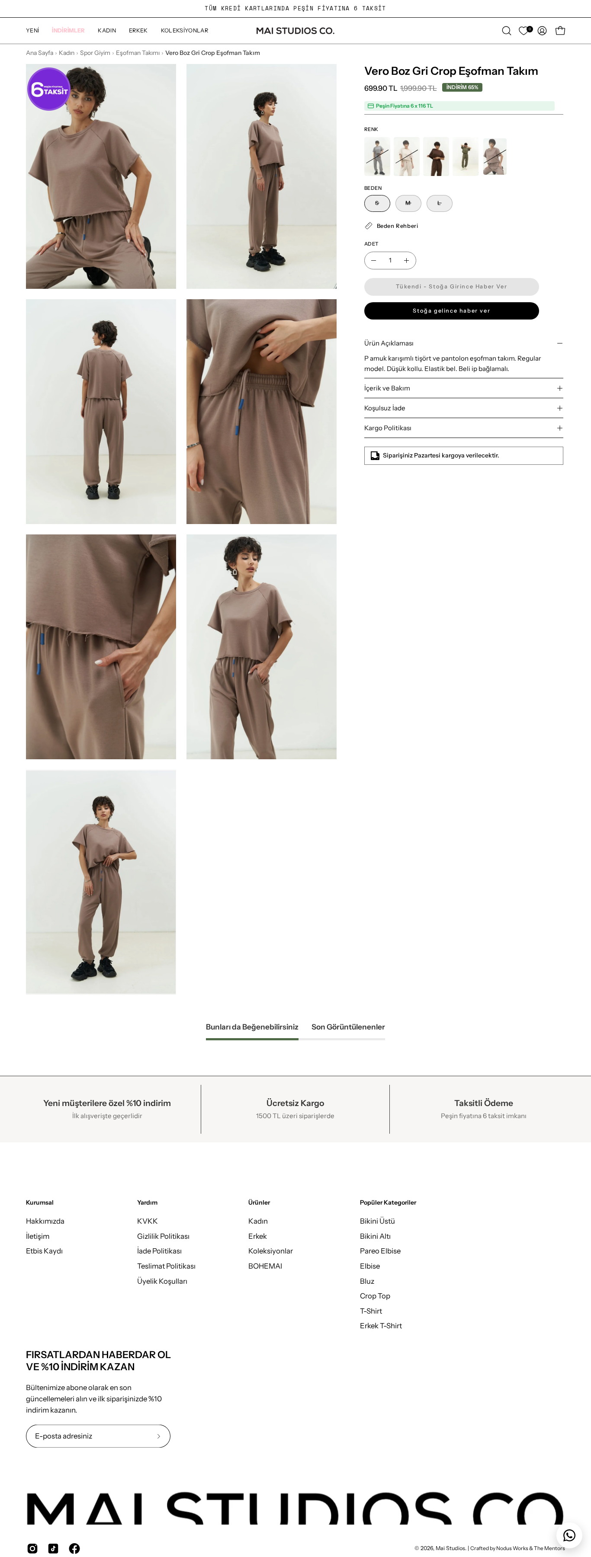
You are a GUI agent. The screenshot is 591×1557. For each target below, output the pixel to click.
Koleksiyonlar (270, 1251)
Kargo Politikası (387, 428)
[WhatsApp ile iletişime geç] (569, 1535)
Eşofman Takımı (138, 53)
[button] (68, 31)
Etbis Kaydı (44, 1251)
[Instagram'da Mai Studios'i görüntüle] (30, 1548)
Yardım (147, 1202)
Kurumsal (40, 1202)
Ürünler (259, 1202)
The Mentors (549, 1548)
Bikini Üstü (377, 1221)
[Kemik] (407, 156)
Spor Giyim (95, 53)
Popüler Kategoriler (388, 1202)
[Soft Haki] (466, 156)
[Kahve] (436, 156)
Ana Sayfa (39, 53)
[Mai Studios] (295, 30)
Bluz (367, 1281)
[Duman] (377, 156)
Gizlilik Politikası (163, 1236)
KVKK (147, 1221)
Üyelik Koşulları (162, 1281)
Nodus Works (511, 1548)
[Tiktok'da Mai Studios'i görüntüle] (51, 1548)
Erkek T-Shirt (381, 1325)
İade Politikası (159, 1251)
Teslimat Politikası (166, 1266)
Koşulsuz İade (384, 408)
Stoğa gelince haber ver (451, 310)
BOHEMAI (265, 1266)
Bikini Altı (375, 1236)
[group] (295, 8)
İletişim (37, 1236)
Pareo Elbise (380, 1251)
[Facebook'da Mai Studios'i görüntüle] (72, 1548)
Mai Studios (450, 1548)
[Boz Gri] (495, 156)
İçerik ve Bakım (387, 388)
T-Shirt (371, 1311)
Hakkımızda (45, 1221)
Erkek (257, 1236)
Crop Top (375, 1296)
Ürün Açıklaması (389, 343)
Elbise (370, 1266)
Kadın (66, 53)
